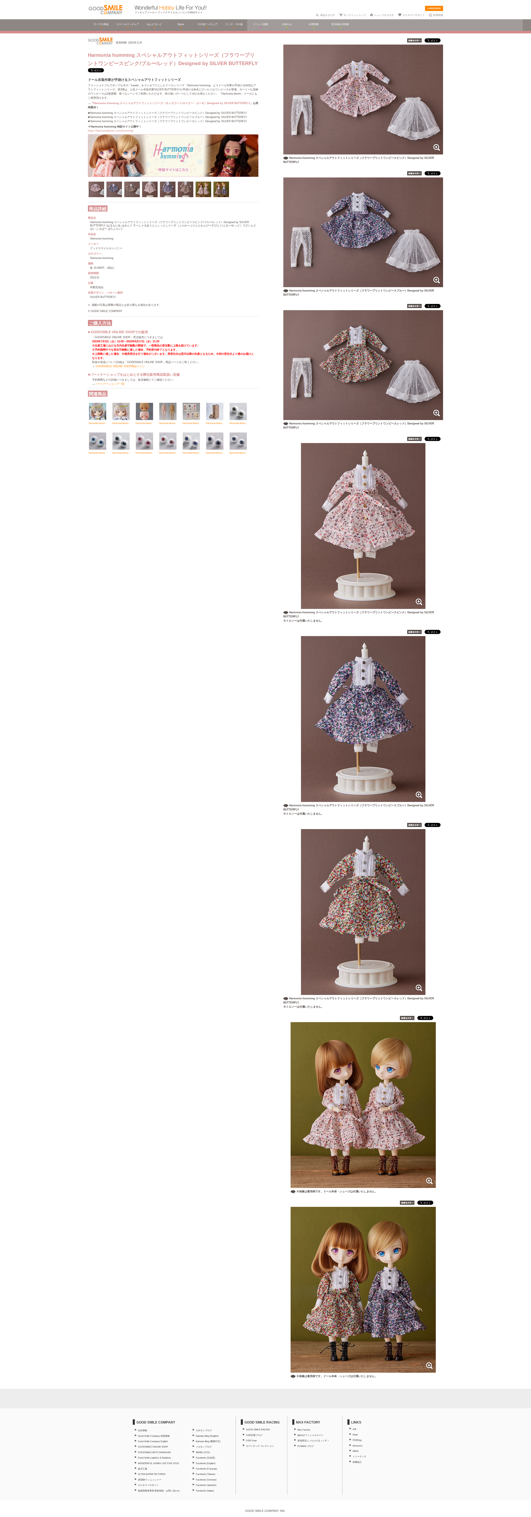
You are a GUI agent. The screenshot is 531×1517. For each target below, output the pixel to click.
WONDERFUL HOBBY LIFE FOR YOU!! (158, 1463)
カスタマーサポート (413, 15)
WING (356, 1451)
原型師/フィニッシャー (149, 1479)
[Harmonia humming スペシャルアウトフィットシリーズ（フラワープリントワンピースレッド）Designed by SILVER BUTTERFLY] (363, 417)
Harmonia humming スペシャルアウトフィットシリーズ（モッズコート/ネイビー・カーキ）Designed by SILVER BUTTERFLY (171, 103)
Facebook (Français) (206, 1468)
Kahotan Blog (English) (207, 1436)
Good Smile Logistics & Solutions (154, 1457)
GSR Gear (251, 1440)
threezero (357, 1445)
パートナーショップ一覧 (109, 383)
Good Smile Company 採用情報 (154, 1436)
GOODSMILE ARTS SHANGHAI (154, 1452)
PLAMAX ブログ (305, 1446)
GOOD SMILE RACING (258, 1429)
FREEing (357, 1440)
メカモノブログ (204, 1446)
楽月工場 (142, 1468)
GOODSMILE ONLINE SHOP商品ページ (120, 366)
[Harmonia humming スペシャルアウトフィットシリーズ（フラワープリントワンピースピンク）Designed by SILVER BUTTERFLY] (363, 152)
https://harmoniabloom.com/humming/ (110, 130)
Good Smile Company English (153, 1441)
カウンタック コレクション (260, 1446)
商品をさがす (327, 15)
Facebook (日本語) (205, 1457)
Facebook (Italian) (205, 1490)
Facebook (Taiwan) (205, 1474)
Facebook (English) (206, 1463)
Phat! (355, 1434)
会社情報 (142, 1430)
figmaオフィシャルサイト (310, 1435)
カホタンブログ (204, 1430)
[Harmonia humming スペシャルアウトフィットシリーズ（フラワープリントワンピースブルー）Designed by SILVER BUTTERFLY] (363, 285)
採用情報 (438, 15)
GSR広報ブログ (254, 1435)
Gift (354, 1429)
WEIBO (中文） (204, 1452)
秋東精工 (357, 1462)
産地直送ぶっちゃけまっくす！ (313, 1440)
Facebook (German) (206, 1479)
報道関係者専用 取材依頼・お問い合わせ (159, 1490)
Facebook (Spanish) (206, 1485)
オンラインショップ (354, 15)
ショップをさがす (384, 15)
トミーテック (359, 1456)
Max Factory (303, 1429)
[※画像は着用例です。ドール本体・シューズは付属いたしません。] (363, 1185)
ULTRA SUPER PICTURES (151, 1474)
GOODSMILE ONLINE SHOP (153, 1446)
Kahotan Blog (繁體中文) (208, 1441)
